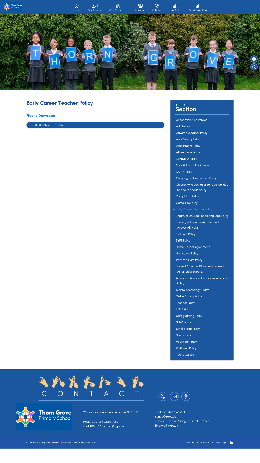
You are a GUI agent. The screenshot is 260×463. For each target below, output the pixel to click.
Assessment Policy (188, 146)
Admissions (184, 126)
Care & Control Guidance (193, 165)
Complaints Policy (188, 196)
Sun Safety (184, 335)
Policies (156, 10)
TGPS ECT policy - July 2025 (46, 125)
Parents (139, 10)
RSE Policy (183, 309)
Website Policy (192, 442)
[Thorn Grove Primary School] (13, 7)
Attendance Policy (188, 152)
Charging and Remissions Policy (197, 178)
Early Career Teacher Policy (194, 209)
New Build (175, 10)
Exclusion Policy (186, 234)
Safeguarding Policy (189, 316)
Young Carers (185, 354)
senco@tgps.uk (165, 416)
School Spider (90, 442)
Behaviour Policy (187, 159)
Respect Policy (186, 303)
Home (76, 10)
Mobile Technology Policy (193, 290)
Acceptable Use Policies (192, 120)
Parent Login (221, 442)
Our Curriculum (118, 10)
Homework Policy (187, 253)
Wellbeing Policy (186, 348)
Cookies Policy (207, 442)
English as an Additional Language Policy (203, 216)
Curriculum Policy (187, 203)
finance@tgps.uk (166, 425)
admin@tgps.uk (113, 426)
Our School (94, 10)
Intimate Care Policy (189, 260)
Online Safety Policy (189, 296)
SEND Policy (184, 322)
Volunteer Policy (187, 341)
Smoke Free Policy (188, 328)
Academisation (198, 10)
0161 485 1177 (92, 426)
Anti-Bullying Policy (188, 139)
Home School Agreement (193, 247)
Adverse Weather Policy (192, 133)
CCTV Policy (184, 171)
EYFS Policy (183, 240)
